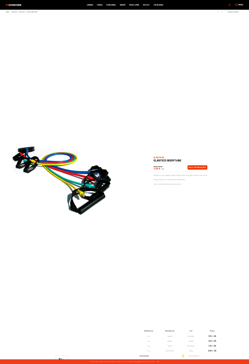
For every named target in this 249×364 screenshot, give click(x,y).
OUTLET (146, 5)
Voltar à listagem (233, 12)
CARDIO (90, 5)
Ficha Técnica (194, 356)
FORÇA (99, 5)
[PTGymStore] (13, 5)
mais (138, 361)
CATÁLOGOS (158, 5)
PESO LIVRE (134, 5)
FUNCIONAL (111, 5)
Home (7, 12)
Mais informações (197, 167)
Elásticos (14, 12)
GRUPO (122, 5)
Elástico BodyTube (32, 12)
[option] (62, 181)
